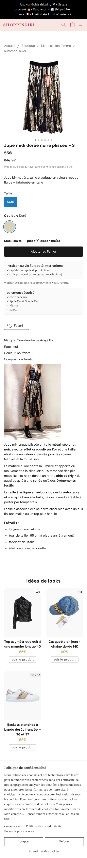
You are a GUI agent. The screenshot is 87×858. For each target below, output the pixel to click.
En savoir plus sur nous (19, 831)
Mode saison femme (56, 46)
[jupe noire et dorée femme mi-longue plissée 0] (43, 97)
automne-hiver (15, 51)
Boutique (28, 46)
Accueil (9, 46)
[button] (19, 25)
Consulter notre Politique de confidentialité (33, 826)
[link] (44, 850)
